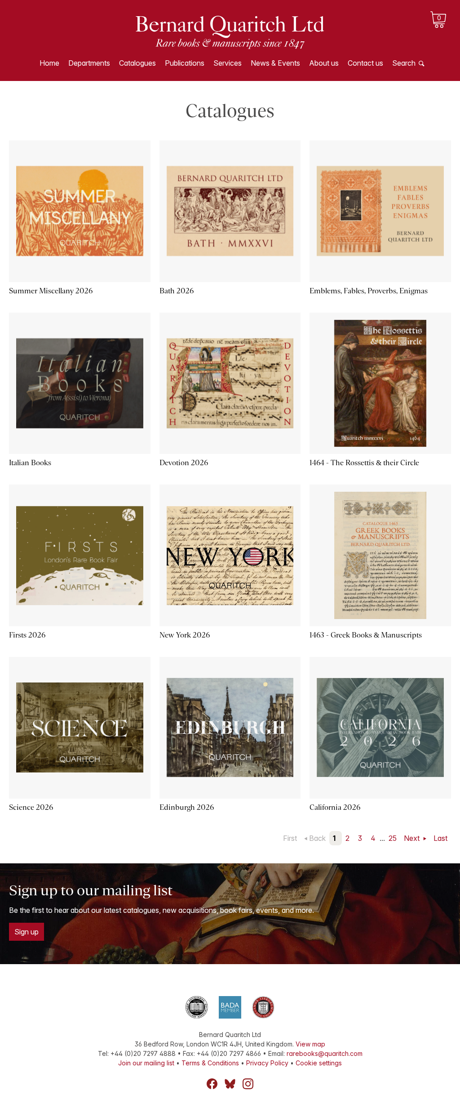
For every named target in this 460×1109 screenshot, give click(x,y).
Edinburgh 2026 (186, 807)
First (290, 838)
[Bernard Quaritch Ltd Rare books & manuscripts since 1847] (230, 31)
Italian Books (30, 462)
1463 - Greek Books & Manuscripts (366, 635)
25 (393, 838)
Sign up (26, 931)
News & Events (275, 62)
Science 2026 (31, 807)
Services (227, 62)
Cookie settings (319, 1063)
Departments (89, 62)
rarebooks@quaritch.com (325, 1053)
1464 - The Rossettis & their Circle (364, 462)
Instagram (248, 1083)
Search (404, 62)
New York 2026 (184, 635)
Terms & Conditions (210, 1063)
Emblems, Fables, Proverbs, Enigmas (369, 291)
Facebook (212, 1083)
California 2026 (335, 807)
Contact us (365, 62)
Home (49, 62)
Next (412, 838)
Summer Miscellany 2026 (51, 291)
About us (324, 62)
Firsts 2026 (27, 635)
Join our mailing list (146, 1063)
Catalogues (137, 62)
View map (310, 1044)
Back (317, 838)
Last (440, 838)
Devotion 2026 (183, 462)
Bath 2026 (176, 291)
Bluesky (230, 1083)
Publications (184, 62)
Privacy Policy (267, 1063)
